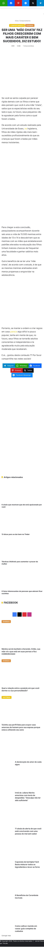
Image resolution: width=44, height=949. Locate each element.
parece (13, 331)
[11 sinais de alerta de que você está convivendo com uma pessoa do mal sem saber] (21, 816)
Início (16, 21)
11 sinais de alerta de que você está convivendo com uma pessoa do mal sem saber (28, 831)
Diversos (29, 25)
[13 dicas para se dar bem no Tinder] (22, 521)
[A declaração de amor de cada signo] (21, 750)
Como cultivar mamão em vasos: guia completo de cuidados (26, 928)
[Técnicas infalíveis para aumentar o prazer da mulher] (22, 548)
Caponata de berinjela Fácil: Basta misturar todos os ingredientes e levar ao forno (27, 864)
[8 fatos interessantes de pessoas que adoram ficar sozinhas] (22, 578)
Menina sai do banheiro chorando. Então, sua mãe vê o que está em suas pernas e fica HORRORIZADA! (21, 651)
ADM (12, 46)
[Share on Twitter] (33, 3)
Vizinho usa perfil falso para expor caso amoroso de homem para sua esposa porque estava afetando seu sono (21, 727)
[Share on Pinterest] (18, 3)
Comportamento (25, 21)
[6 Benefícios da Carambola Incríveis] (21, 883)
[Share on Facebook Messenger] (25, 3)
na (26, 128)
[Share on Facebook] (11, 3)
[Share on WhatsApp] (3, 3)
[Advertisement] (22, 73)
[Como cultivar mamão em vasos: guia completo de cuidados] (21, 914)
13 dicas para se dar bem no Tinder (16, 534)
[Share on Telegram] (40, 3)
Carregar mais (6, 935)
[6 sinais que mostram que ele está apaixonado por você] (22, 492)
